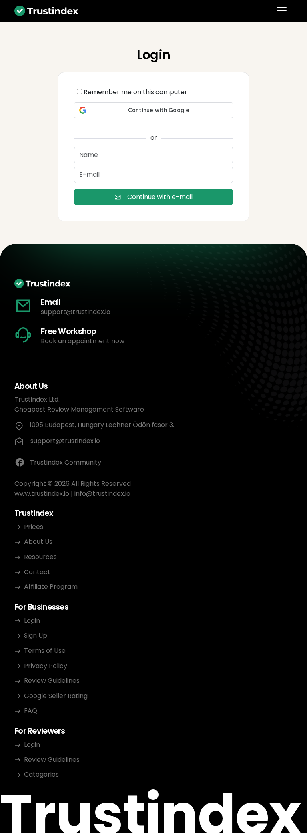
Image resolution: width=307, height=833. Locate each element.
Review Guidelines (52, 680)
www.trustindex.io (41, 493)
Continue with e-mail (160, 196)
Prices (33, 526)
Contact (37, 572)
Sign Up (35, 635)
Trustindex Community (65, 462)
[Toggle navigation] (282, 10)
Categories (41, 774)
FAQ (30, 710)
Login (32, 620)
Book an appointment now (82, 341)
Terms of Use (45, 650)
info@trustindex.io (102, 493)
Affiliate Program (51, 586)
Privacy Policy (45, 665)
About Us (38, 541)
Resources (40, 556)
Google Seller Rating (56, 695)
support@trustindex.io (75, 311)
